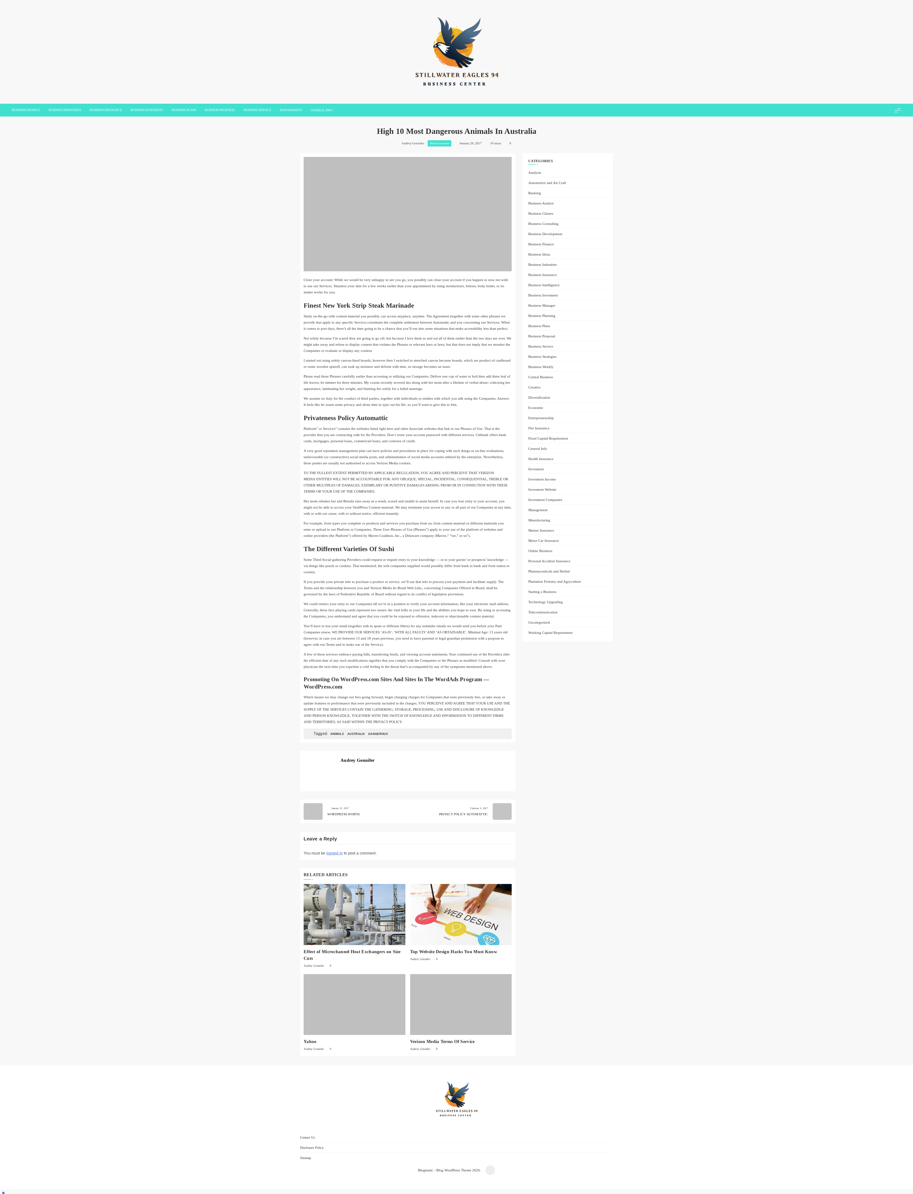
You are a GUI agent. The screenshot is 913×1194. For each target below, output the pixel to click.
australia (356, 734)
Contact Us (430, 1127)
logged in (334, 853)
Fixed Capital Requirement (548, 438)
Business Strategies (542, 356)
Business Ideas (539, 254)
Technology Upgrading (545, 602)
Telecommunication (543, 612)
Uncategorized (539, 622)
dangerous (378, 734)
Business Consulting (543, 224)
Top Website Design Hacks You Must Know (453, 951)
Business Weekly (541, 367)
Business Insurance (106, 110)
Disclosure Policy (459, 1127)
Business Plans (184, 110)
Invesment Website (542, 489)
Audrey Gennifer (413, 143)
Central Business (540, 377)
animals (337, 734)
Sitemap (485, 1127)
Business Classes (540, 213)
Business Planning (541, 316)
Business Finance (26, 110)
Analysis (534, 172)
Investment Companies (545, 500)
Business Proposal (220, 110)
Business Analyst (541, 203)
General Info (321, 110)
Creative (534, 387)
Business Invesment (147, 110)
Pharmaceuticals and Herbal (549, 571)
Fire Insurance (538, 428)
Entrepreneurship (541, 418)
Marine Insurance (439, 143)
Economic (535, 408)
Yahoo (310, 1041)
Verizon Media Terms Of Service (442, 1041)
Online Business (540, 551)
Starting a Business (542, 592)
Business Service (257, 110)
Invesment (536, 469)
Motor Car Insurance (543, 541)
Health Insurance (541, 459)
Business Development (545, 234)
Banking (534, 193)
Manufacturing (539, 520)
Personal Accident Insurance (549, 561)
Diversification (539, 397)
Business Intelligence (544, 285)
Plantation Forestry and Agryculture (554, 581)
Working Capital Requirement (550, 633)
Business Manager (541, 305)
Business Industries (65, 110)
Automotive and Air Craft (547, 183)
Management (291, 110)
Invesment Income (542, 479)
